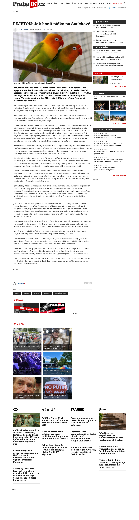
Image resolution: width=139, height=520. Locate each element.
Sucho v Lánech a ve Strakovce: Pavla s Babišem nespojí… (116, 78)
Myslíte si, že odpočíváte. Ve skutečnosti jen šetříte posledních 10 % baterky (112, 436)
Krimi (95, 3)
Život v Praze (59, 3)
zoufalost (26, 293)
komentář (37, 293)
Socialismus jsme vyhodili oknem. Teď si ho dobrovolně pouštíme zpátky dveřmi (112, 450)
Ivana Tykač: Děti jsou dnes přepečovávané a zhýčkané (104, 169)
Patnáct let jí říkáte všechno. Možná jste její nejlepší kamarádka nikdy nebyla (112, 463)
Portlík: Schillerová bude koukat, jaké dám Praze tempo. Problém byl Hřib (110, 58)
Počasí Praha (122, 8)
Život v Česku (71, 3)
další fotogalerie (119, 123)
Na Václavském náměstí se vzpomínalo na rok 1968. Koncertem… (106, 34)
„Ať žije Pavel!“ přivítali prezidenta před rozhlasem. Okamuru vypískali (109, 65)
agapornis (47, 293)
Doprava (88, 3)
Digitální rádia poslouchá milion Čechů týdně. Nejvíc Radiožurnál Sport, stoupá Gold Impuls (83, 436)
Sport (109, 3)
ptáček (17, 293)
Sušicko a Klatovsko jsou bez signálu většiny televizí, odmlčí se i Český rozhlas (83, 451)
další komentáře (119, 87)
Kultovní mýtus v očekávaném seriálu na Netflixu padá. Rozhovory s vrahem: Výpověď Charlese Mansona (25, 456)
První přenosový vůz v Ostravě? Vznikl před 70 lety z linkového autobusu (83, 421)
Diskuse (21, 283)
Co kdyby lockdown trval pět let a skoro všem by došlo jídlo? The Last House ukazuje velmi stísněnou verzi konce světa (26, 474)
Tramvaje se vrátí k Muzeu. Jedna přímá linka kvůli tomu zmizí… (108, 52)
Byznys (81, 3)
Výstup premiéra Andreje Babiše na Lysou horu (109, 97)
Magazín (102, 3)
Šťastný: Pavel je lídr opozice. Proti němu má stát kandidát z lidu (109, 41)
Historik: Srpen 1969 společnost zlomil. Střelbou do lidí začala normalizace (108, 161)
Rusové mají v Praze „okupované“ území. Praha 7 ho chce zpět (108, 26)
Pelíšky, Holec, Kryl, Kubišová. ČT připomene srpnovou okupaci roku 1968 (55, 421)
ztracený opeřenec (60, 293)
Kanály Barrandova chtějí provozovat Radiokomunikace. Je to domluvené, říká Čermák (55, 435)
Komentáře (117, 3)
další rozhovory (119, 175)
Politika (49, 3)
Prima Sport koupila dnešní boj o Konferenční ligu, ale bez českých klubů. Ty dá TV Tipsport (55, 450)
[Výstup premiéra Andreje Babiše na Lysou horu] (101, 105)
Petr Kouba (23, 29)
